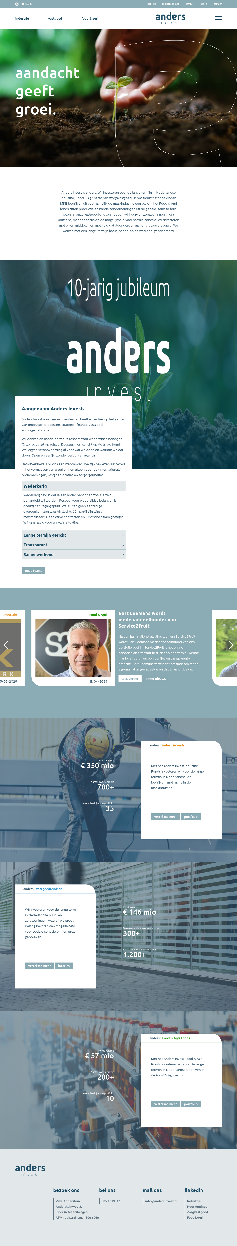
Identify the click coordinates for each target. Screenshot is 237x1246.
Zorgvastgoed (197, 1212)
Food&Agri (195, 1217)
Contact (218, 4)
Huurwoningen (198, 1206)
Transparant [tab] (36, 544)
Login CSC (151, 4)
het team (190, 4)
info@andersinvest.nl (161, 1201)
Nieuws (204, 4)
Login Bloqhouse (170, 4)
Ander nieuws (156, 678)
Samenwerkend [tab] (39, 554)
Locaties (64, 966)
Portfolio (191, 817)
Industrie (194, 1201)
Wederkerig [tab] (35, 486)
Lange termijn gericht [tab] (45, 535)
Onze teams (33, 570)
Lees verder (130, 678)
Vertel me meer (165, 817)
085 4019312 (111, 1201)
